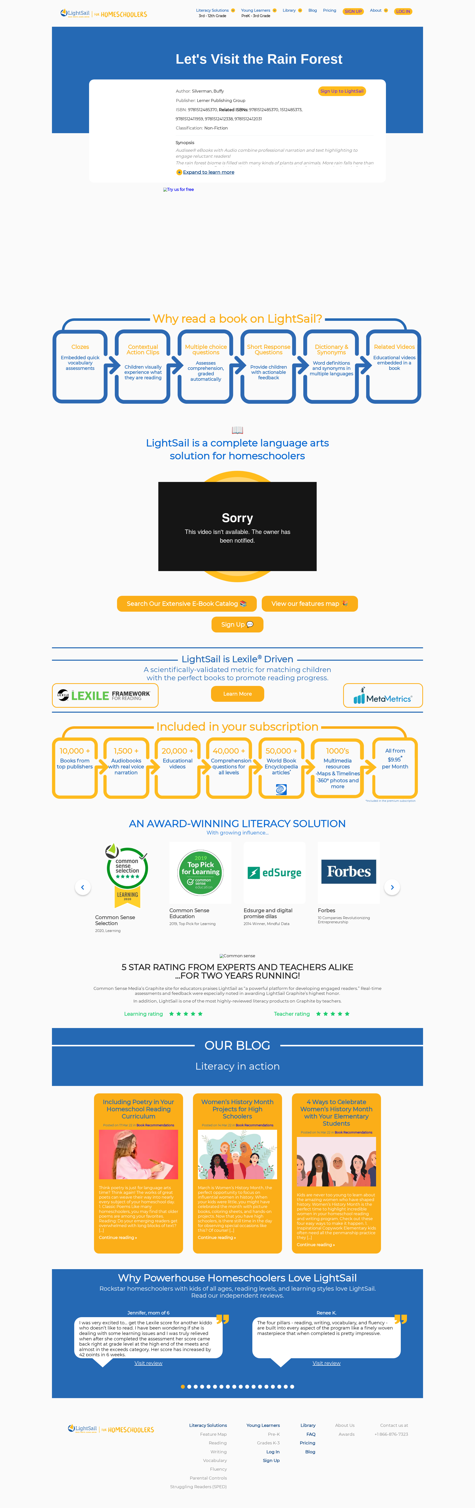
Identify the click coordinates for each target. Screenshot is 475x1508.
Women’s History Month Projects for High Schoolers (237, 1109)
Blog (313, 10)
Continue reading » (118, 1237)
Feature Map (213, 1434)
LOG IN (403, 11)
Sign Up (271, 1460)
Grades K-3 (268, 1442)
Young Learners (263, 1425)
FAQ (311, 1434)
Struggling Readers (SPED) (198, 1486)
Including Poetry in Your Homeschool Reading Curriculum (138, 1109)
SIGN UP (353, 11)
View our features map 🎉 (310, 603)
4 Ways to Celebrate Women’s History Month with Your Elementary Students (336, 1112)
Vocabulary (215, 1460)
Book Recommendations (155, 1125)
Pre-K (274, 1434)
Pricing (329, 10)
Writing (219, 1451)
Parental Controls (208, 1478)
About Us (345, 1425)
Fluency (218, 1469)
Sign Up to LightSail (342, 91)
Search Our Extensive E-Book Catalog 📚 (187, 603)
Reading (218, 1442)
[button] (183, 1387)
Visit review (149, 1363)
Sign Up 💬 (237, 624)
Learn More (237, 694)
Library (308, 1425)
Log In (273, 1451)
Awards (347, 1434)
